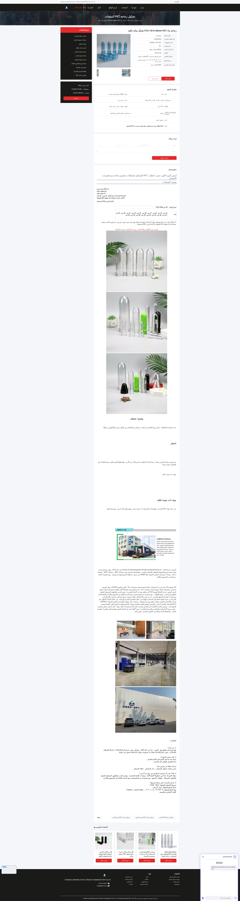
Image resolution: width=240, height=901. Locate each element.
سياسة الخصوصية (144, 884)
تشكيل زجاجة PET (133, 20)
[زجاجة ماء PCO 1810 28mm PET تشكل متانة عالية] (113, 50)
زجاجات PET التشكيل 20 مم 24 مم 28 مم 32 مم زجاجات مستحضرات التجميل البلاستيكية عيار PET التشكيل (147, 854)
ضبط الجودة (130, 881)
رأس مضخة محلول (81, 48)
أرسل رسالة (164, 158)
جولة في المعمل (129, 879)
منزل (140, 20)
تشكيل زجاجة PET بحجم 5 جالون (144, 817)
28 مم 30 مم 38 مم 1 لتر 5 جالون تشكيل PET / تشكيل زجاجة (126, 854)
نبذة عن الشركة (129, 877)
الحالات (146, 879)
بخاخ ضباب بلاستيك (81, 67)
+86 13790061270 (76, 89)
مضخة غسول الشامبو (80, 51)
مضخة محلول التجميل (80, 36)
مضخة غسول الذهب (80, 55)
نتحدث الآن (168, 78)
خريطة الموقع (145, 881)
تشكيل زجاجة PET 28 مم (166, 817)
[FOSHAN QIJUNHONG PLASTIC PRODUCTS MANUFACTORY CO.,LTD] (66, 7)
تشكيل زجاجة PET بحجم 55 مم (121, 817)
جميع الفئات (177, 884)
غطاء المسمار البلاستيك (80, 71)
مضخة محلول (82, 44)
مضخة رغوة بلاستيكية (80, 59)
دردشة (76, 98)
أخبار (147, 877)
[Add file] (235, 898)
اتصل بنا (131, 884)
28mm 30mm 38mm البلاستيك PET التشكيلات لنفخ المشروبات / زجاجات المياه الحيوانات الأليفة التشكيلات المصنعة (168, 854)
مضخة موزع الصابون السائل (78, 63)
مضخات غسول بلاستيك (80, 40)
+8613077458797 (78, 93)
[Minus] (203, 857)
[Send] (203, 898)
